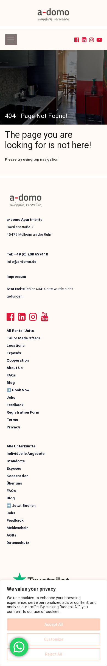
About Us (14, 367)
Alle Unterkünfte (21, 446)
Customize (53, 639)
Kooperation (18, 476)
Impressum (16, 276)
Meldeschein (18, 527)
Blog (11, 382)
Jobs (11, 397)
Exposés (14, 353)
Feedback (15, 405)
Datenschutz (18, 542)
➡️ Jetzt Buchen (21, 505)
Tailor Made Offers (23, 338)
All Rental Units (20, 330)
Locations (15, 345)
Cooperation (18, 360)
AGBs (11, 535)
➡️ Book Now (18, 390)
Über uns (14, 483)
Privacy (13, 427)
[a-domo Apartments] (53, 14)
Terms (12, 419)
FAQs (11, 375)
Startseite (16, 289)
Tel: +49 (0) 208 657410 (27, 254)
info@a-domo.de (21, 261)
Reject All (53, 654)
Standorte (16, 461)
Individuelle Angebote (25, 453)
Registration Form (23, 412)
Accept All (53, 624)
